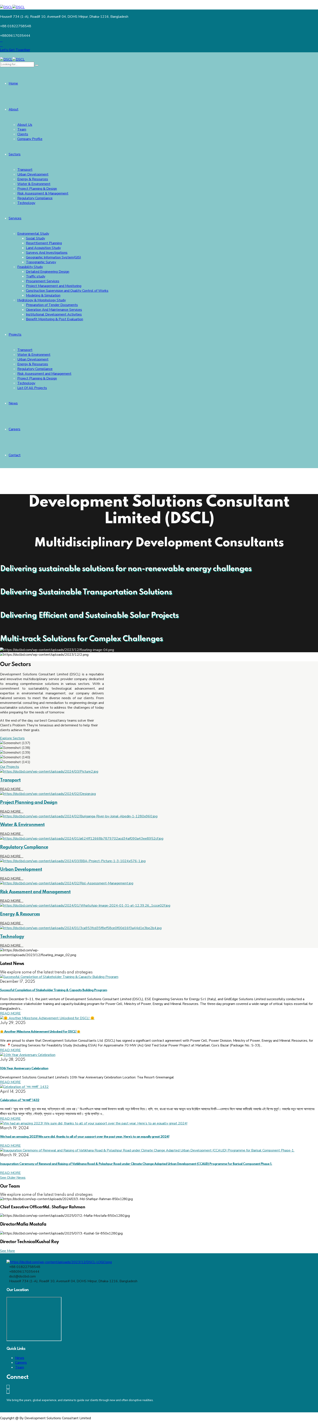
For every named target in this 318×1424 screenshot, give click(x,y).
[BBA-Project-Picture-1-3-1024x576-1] (73, 861)
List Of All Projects (32, 388)
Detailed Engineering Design (47, 271)
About (13, 109)
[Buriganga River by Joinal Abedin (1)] (78, 816)
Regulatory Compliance (35, 198)
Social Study (35, 238)
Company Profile (29, 139)
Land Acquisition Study (43, 248)
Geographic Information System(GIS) (53, 257)
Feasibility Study (30, 267)
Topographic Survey (41, 262)
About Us (24, 124)
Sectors (15, 154)
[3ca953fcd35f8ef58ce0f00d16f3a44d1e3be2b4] (81, 928)
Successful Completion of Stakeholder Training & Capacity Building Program (53, 990)
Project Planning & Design (37, 188)
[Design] (48, 793)
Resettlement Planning (44, 243)
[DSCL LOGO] (59, 1262)
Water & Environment (33, 184)
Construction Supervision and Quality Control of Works (67, 290)
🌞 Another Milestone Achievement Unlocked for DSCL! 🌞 (40, 1031)
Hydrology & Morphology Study (41, 300)
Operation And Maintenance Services (54, 309)
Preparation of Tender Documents (52, 305)
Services (15, 218)
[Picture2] (49, 771)
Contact (15, 455)
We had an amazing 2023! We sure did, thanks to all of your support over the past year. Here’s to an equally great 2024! (84, 1136)
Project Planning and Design (28, 802)
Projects (15, 334)
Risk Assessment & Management (42, 193)
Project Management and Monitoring (53, 286)
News (13, 403)
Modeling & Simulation (43, 295)
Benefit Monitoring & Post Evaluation (54, 319)
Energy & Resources (32, 179)
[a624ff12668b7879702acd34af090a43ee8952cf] (81, 838)
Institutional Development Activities (54, 314)
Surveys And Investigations (46, 252)
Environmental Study (33, 233)
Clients (22, 134)
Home (13, 83)
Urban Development (32, 174)
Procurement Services (42, 281)
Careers (14, 429)
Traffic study (35, 276)
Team (21, 129)
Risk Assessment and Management (44, 373)
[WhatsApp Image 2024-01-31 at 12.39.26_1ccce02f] (85, 905)
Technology (26, 203)
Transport (24, 169)
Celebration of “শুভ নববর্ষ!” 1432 (19, 1100)
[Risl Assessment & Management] (66, 883)
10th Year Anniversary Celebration (24, 1068)
